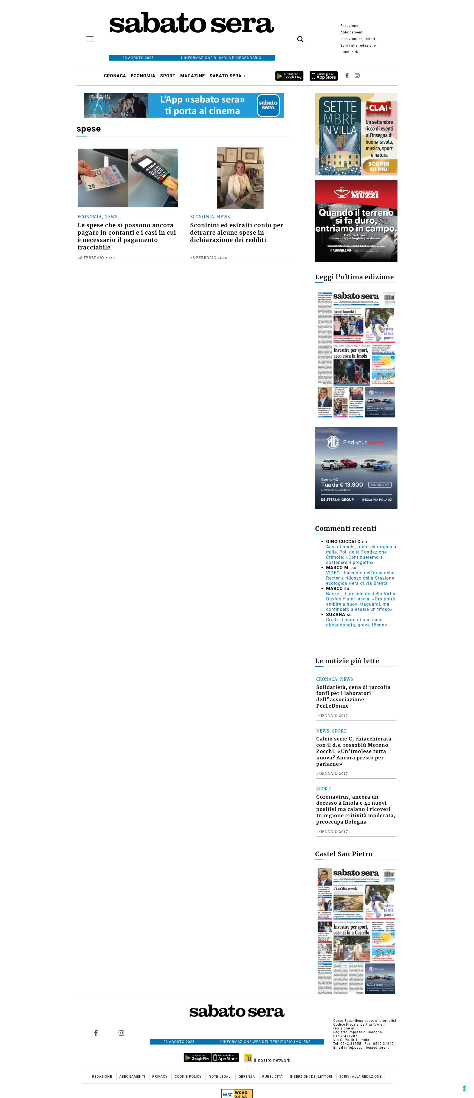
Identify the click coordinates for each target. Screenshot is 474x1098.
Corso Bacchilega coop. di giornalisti (365, 1021)
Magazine (192, 75)
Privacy (160, 1077)
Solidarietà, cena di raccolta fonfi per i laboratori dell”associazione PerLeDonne (353, 696)
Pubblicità (349, 52)
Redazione (349, 26)
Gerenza (247, 1077)
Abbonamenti (352, 32)
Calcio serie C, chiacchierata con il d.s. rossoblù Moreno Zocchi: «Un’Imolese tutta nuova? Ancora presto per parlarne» (353, 751)
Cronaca (115, 75)
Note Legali (221, 1077)
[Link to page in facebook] (96, 1033)
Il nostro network (271, 1060)
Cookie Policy (189, 1077)
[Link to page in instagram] (121, 1033)
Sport (168, 75)
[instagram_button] (357, 76)
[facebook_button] (347, 76)
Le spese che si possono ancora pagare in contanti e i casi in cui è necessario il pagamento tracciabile (127, 236)
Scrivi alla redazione (358, 45)
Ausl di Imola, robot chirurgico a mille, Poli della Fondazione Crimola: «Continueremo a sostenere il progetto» (361, 554)
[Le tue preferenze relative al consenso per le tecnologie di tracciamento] (464, 1088)
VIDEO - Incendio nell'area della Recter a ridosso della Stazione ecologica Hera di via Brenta (360, 578)
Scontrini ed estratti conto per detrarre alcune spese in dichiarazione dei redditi (236, 233)
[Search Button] (292, 36)
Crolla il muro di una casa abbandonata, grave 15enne (356, 622)
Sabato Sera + (228, 75)
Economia (143, 75)
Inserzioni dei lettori (357, 39)
